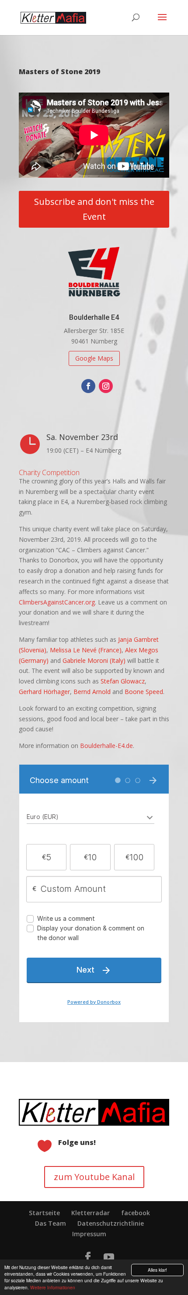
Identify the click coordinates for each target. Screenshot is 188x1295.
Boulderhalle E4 (94, 317)
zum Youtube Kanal (94, 1177)
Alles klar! (157, 1269)
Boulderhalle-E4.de (106, 745)
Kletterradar (90, 1213)
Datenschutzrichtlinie (110, 1223)
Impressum (89, 1234)
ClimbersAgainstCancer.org (57, 602)
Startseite (44, 1213)
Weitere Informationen (52, 1287)
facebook (135, 1213)
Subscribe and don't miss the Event (94, 209)
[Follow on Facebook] (88, 386)
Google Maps (94, 358)
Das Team (50, 1223)
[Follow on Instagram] (106, 386)
